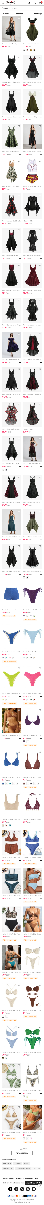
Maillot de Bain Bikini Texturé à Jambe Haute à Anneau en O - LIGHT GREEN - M (11, 1090)
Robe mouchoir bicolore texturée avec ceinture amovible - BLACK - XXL (11, 255)
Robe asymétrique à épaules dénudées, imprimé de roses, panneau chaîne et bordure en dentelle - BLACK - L (32, 82)
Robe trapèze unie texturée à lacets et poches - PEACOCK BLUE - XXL (11, 537)
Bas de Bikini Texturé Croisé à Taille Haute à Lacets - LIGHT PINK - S (32, 694)
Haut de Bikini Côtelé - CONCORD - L (32, 735)
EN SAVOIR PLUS (22, 1153)
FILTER (36, 13)
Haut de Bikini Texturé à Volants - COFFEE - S (32, 777)
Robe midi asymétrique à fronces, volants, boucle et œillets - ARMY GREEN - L (32, 117)
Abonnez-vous (34, 1183)
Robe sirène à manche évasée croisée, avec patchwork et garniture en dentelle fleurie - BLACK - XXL (32, 255)
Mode (26, 1163)
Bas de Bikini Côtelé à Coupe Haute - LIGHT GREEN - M (11, 694)
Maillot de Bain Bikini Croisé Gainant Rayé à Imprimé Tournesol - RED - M (32, 186)
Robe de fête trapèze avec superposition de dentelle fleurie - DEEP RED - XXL (32, 464)
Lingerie (18, 1163)
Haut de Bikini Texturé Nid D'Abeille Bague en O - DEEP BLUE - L (11, 777)
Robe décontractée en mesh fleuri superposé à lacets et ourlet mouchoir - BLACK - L (11, 117)
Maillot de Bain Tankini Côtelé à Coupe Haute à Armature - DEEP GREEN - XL (11, 896)
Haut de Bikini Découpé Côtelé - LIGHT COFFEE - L (11, 819)
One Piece (7, 1163)
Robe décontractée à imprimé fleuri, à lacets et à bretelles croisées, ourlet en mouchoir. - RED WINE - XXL (11, 221)
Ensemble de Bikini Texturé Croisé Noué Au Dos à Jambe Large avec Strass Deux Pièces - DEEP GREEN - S (11, 972)
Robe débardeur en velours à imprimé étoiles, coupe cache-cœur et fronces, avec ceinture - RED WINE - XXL (32, 290)
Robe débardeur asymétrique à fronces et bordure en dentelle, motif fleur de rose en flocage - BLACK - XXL (11, 325)
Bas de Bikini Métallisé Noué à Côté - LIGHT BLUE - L (32, 652)
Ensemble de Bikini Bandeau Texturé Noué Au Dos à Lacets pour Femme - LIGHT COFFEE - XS (32, 972)
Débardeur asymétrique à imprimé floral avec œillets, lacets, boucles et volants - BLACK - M (11, 82)
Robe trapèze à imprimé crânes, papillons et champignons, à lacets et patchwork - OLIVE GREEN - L (11, 151)
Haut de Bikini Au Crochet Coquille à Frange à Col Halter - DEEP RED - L (32, 819)
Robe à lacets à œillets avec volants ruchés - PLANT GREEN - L (32, 44)
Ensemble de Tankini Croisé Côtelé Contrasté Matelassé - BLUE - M (32, 858)
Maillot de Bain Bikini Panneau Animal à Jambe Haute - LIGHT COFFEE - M (11, 1132)
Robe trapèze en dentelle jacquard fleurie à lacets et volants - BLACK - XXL (32, 571)
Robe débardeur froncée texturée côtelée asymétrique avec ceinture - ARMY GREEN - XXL (32, 537)
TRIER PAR (19, 13)
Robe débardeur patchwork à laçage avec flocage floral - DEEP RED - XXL (11, 502)
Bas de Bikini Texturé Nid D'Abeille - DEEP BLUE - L (11, 652)
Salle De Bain (8, 1168)
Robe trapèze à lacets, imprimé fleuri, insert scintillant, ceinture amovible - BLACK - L (11, 44)
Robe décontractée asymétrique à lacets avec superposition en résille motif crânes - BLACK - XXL (11, 571)
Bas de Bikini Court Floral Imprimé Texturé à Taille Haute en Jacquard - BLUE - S (11, 610)
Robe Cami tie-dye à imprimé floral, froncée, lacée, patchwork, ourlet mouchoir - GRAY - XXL (11, 464)
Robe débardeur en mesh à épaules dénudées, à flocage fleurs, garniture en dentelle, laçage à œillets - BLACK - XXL (32, 360)
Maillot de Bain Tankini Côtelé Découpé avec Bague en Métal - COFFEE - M (11, 858)
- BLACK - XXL (28, 221)
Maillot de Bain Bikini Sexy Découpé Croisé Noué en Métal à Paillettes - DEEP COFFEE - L (32, 934)
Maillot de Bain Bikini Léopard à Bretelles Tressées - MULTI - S (32, 1090)
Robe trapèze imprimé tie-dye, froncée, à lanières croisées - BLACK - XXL (32, 502)
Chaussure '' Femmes (25, 1168)
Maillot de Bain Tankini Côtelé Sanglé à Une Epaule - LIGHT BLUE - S (32, 896)
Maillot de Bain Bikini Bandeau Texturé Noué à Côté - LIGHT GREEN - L (32, 1052)
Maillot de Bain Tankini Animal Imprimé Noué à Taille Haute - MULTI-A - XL (11, 934)
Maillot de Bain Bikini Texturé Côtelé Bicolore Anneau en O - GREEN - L (32, 1132)
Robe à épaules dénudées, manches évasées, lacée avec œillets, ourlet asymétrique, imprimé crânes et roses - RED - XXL (11, 429)
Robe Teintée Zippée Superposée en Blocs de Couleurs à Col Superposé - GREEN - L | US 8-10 (11, 186)
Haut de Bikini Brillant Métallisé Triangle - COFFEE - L (11, 735)
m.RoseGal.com (12, 3)
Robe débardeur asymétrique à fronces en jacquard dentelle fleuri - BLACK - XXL (11, 394)
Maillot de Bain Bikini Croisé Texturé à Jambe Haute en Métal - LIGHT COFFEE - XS (11, 1010)
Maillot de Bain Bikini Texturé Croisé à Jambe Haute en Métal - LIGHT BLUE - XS (11, 1052)
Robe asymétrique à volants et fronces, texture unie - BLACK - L (32, 151)
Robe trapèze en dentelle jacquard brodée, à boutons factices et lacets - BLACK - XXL (32, 394)
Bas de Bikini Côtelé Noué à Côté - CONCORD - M (32, 610)
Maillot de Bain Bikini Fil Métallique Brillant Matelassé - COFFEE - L (32, 1010)
